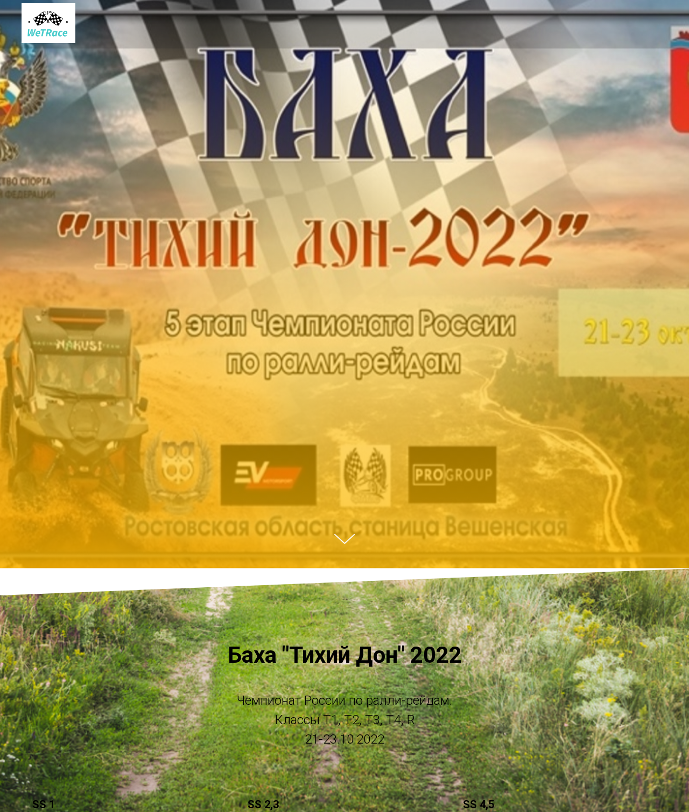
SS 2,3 (263, 804)
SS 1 (43, 804)
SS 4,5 (478, 804)
